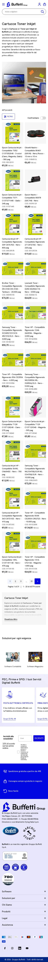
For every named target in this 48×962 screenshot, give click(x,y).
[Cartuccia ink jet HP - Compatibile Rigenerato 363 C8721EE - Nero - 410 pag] (12, 498)
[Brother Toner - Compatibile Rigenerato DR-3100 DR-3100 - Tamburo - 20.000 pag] (12, 268)
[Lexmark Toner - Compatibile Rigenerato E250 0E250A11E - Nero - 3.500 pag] (35, 268)
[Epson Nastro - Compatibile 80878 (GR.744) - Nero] (35, 180)
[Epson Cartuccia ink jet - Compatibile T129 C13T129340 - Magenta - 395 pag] (35, 407)
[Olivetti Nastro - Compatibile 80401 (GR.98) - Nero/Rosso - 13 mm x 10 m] (35, 133)
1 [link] (9, 581)
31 (32, 581)
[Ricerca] (42, 11)
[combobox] (24, 12)
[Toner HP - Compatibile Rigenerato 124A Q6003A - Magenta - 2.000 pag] (35, 312)
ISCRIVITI (39, 738)
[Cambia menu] (3, 4)
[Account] (39, 4)
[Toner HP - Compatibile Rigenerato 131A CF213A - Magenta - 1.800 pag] (35, 542)
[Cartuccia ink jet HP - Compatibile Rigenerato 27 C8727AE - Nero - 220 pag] (35, 224)
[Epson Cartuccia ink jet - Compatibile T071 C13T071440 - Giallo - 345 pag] (12, 180)
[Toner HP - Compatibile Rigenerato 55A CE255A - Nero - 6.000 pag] (12, 359)
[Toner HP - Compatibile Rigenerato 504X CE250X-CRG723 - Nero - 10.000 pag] (35, 498)
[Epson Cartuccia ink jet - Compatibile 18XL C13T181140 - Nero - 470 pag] (12, 542)
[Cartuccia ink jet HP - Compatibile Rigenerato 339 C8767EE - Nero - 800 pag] (12, 224)
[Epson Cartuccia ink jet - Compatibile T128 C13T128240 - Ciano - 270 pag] (12, 407)
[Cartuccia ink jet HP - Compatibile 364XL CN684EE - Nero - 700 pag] (12, 451)
